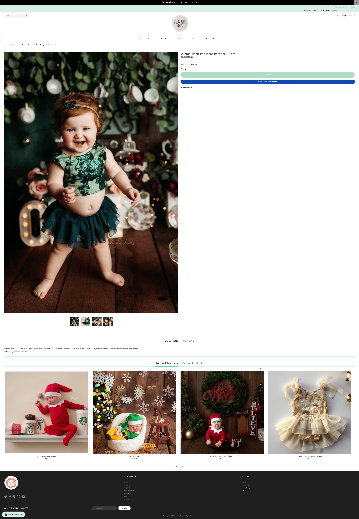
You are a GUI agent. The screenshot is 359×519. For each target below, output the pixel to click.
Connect (126, 499)
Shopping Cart (325, 10)
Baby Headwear (129, 491)
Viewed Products (192, 363)
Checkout (335, 10)
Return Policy (245, 485)
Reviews (188, 341)
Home (126, 482)
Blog (125, 496)
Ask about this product (269, 82)
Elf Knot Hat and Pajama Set (46, 456)
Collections (127, 485)
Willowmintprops (187, 57)
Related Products (166, 363)
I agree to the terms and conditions (345, 7)
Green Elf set (134, 456)
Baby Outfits (127, 488)
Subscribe (124, 508)
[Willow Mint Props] (179, 33)
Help (243, 491)
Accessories (127, 493)
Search (244, 482)
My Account (307, 10)
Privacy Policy (246, 488)
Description (172, 341)
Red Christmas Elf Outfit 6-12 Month (222, 456)
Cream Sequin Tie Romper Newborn (309, 456)
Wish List (316, 10)
